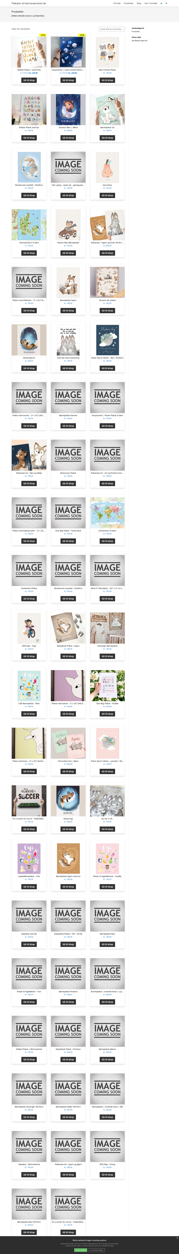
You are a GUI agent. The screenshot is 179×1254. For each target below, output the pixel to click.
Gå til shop (29, 80)
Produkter (129, 3)
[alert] (89, 1245)
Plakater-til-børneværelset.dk (29, 3)
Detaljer (111, 1246)
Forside (117, 3)
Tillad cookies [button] (80, 1250)
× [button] (177, 1238)
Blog (139, 3)
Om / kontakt (151, 3)
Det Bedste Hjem (138, 40)
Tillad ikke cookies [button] (97, 1250)
